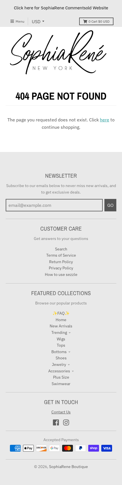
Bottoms (59, 351)
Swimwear (61, 383)
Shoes (61, 357)
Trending (59, 332)
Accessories (59, 371)
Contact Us (61, 412)
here (104, 120)
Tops (61, 345)
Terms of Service (61, 255)
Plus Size (61, 377)
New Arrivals (61, 326)
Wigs (61, 339)
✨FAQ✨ (61, 313)
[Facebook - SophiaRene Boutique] (55, 422)
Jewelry (59, 364)
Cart (99, 21)
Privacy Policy (61, 268)
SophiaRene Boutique (68, 466)
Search (61, 249)
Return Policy (61, 261)
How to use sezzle (61, 274)
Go (110, 205)
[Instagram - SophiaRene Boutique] (66, 422)
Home (61, 319)
